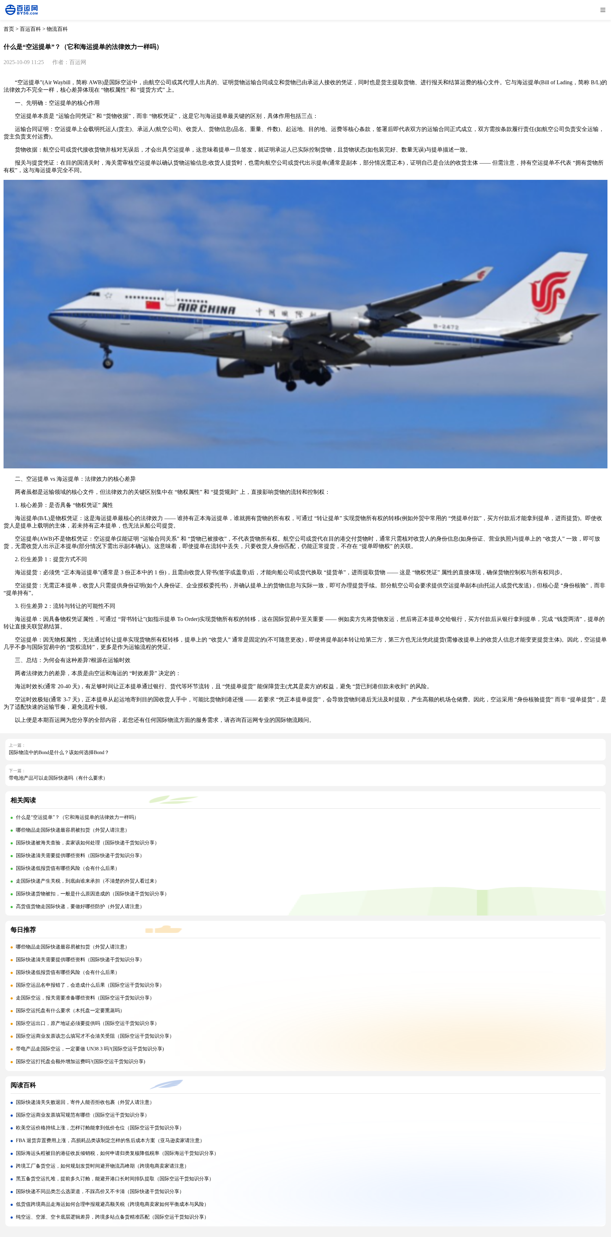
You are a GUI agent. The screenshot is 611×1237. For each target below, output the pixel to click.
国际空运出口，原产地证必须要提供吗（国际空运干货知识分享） (87, 1023)
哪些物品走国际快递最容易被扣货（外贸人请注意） (73, 830)
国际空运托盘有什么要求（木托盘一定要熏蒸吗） (70, 1010)
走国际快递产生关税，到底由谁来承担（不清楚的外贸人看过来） (87, 881)
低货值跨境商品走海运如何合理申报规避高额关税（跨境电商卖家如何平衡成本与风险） (112, 1204)
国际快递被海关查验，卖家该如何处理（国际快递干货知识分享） (87, 842)
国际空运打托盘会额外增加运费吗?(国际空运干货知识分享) (80, 1061)
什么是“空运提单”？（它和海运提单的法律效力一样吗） (77, 817)
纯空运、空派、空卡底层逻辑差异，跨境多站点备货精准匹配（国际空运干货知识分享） (112, 1217)
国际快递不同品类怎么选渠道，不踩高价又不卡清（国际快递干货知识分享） (100, 1191)
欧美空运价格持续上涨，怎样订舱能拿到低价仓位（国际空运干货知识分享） (100, 1127)
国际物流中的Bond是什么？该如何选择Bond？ (59, 752)
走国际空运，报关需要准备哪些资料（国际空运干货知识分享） (85, 998)
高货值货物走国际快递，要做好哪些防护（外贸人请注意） (80, 906)
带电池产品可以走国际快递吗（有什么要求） (58, 778)
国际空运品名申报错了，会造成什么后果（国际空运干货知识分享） (90, 985)
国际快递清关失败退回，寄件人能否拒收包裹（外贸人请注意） (85, 1102)
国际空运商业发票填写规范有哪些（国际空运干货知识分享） (83, 1115)
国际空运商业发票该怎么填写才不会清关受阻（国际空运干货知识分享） (95, 1036)
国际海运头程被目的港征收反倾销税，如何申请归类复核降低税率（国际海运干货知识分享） (117, 1153)
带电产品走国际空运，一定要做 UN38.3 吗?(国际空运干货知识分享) (90, 1048)
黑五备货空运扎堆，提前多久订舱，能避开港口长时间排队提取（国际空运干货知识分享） (115, 1178)
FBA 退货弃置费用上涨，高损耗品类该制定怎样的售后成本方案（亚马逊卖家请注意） (110, 1140)
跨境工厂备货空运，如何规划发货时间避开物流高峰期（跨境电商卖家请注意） (102, 1166)
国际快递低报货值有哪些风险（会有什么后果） (68, 868)
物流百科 (57, 29)
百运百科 (30, 29)
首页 (9, 29)
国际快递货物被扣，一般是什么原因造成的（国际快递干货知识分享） (92, 893)
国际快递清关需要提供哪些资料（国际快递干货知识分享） (80, 855)
